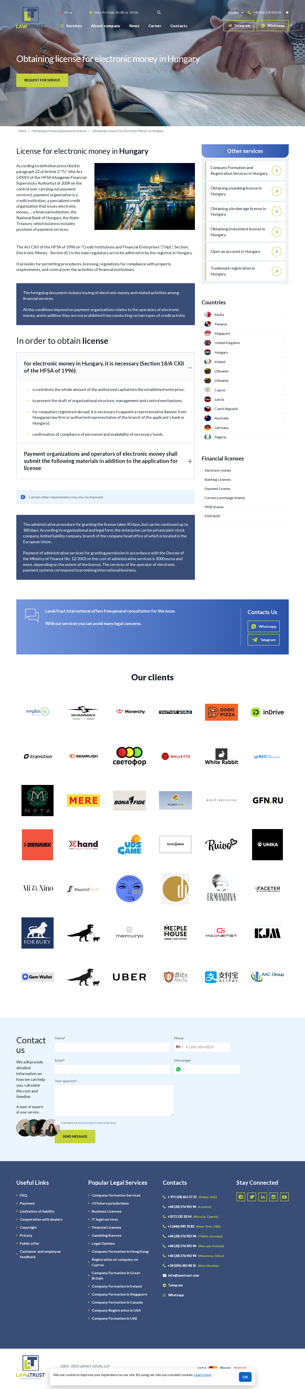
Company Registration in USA (116, 1310)
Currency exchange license (225, 497)
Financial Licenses (106, 1227)
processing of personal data (97, 1123)
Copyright (28, 1227)
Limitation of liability (37, 1211)
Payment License (217, 488)
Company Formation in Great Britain (116, 1275)
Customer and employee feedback (40, 1254)
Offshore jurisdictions (110, 1203)
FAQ (23, 1195)
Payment (27, 1203)
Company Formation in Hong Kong (120, 1251)
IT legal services (105, 1219)
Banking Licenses (218, 479)
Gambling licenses (106, 1235)
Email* (60, 1060)
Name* (60, 1038)
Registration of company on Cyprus (115, 1262)
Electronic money (218, 470)
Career (154, 26)
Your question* (66, 1081)
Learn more (202, 1374)
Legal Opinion (103, 1243)
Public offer (30, 1243)
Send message (75, 1136)
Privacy (26, 1235)
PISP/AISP (212, 516)
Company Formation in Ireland (117, 1286)
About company (105, 26)
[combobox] (179, 1047)
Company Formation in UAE (114, 1318)
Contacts (179, 26)
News (134, 26)
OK (245, 1377)
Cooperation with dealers (41, 1219)
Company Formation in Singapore (119, 1294)
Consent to (69, 1123)
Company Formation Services (116, 1195)
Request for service (42, 80)
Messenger (182, 1060)
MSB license (214, 507)
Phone (179, 1038)
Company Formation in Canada (117, 1302)
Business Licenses (106, 1211)
